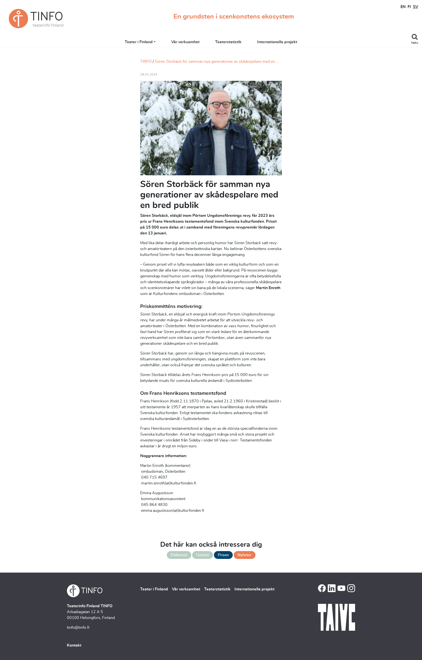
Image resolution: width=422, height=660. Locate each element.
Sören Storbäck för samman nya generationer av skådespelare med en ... (217, 61)
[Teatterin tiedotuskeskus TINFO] (36, 18)
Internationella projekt (277, 42)
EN (403, 7)
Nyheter (245, 555)
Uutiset (202, 555)
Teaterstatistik (228, 42)
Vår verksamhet (185, 42)
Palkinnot (179, 555)
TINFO (146, 61)
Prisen (223, 555)
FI (409, 7)
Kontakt (74, 645)
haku (414, 42)
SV (415, 7)
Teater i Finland (139, 42)
